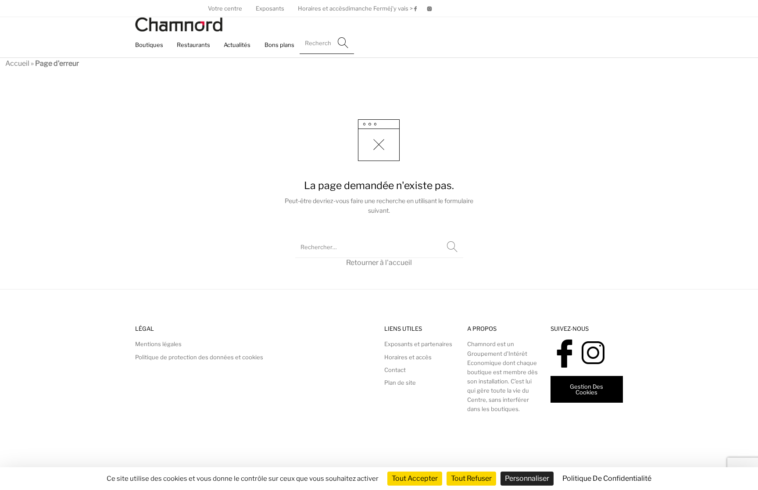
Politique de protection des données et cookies (199, 357)
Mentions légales (158, 343)
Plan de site (400, 382)
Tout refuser (471, 478)
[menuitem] (225, 8)
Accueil (17, 63)
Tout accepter (415, 478)
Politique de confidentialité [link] (606, 478)
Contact (395, 369)
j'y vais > (402, 8)
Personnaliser (527, 478)
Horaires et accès (408, 357)
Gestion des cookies (586, 389)
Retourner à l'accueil (379, 262)
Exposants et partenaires (418, 343)
